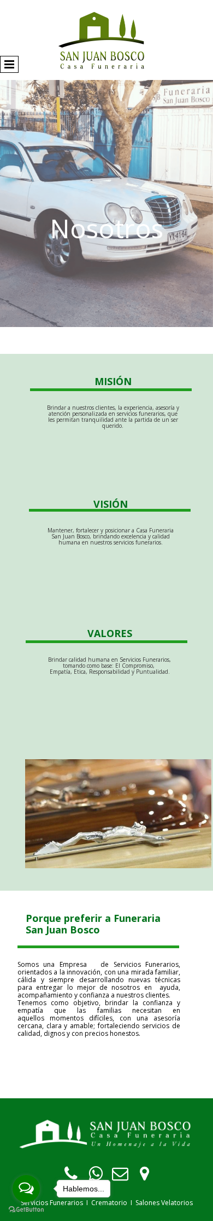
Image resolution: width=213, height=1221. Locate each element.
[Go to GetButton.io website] (26, 1209)
